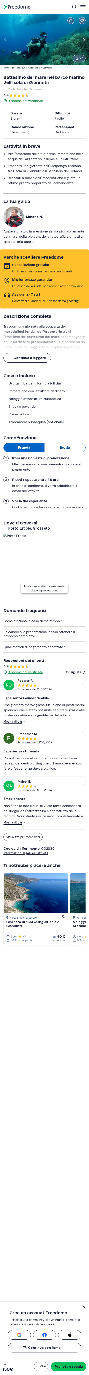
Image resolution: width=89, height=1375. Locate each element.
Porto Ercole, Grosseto (25, 89)
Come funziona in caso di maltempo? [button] (32, 621)
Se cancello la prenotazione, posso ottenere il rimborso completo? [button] (39, 634)
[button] (41, 1366)
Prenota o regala (69, 1366)
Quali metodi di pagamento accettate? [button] (34, 647)
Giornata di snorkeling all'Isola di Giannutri (33, 924)
